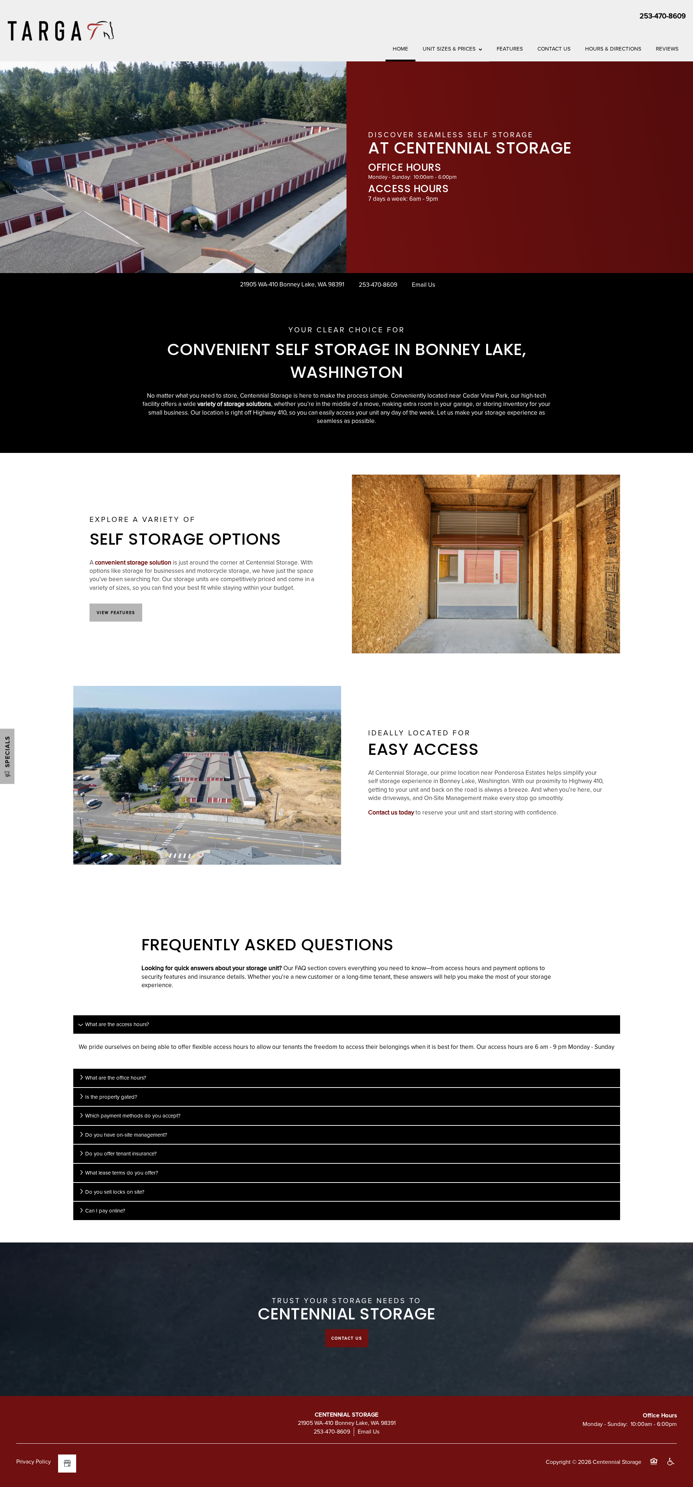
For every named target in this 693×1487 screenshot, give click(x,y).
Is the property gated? (111, 1097)
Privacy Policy (33, 1461)
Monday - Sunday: (389, 177)
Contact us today (391, 812)
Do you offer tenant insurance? (121, 1153)
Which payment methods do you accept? (132, 1115)
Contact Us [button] (346, 1338)
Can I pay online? (105, 1210)
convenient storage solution (133, 562)
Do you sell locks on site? (114, 1192)
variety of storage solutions (234, 403)
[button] (116, 613)
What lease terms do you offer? (121, 1172)
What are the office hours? (115, 1077)
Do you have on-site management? (126, 1134)
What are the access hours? (117, 1024)
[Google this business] (67, 1463)
